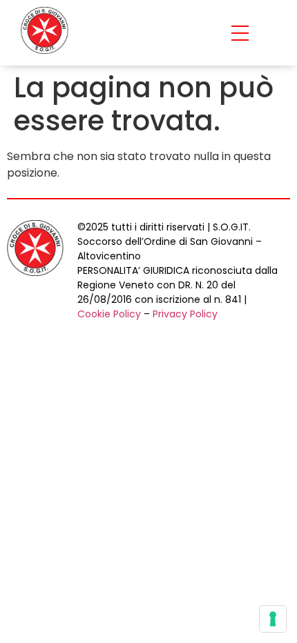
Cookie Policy (109, 314)
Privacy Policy (185, 314)
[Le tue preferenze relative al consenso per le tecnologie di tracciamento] (273, 619)
